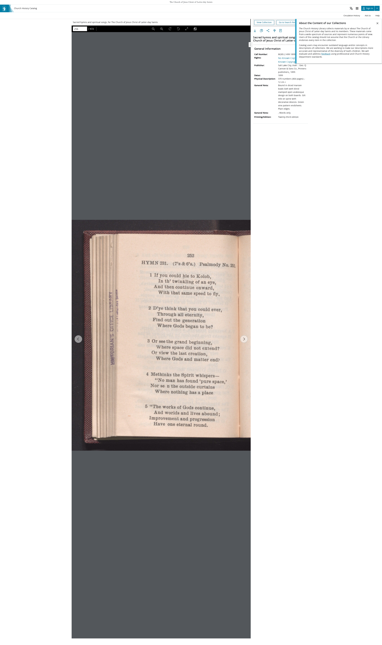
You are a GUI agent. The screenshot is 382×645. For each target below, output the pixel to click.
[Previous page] (78, 339)
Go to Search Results (289, 22)
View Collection (264, 22)
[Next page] (244, 339)
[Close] (377, 23)
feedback (325, 53)
